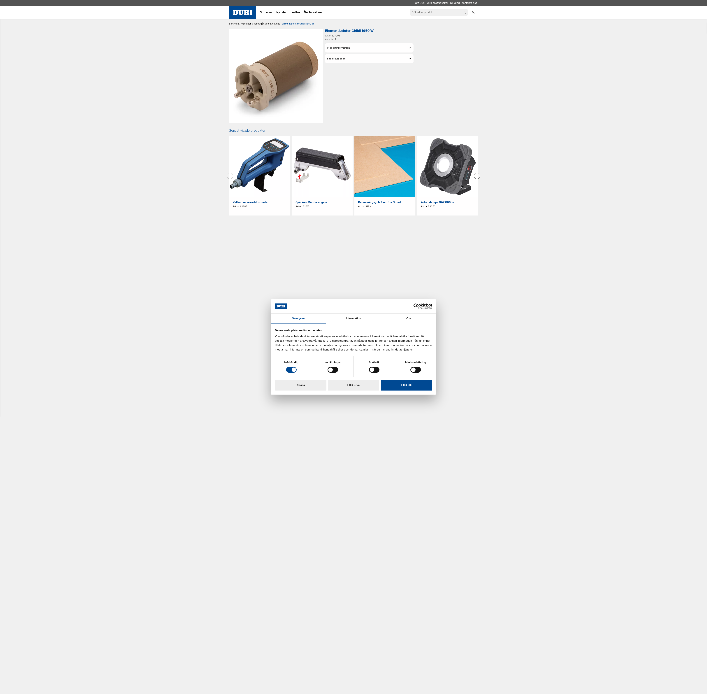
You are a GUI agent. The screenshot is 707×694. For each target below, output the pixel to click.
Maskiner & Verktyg (251, 23)
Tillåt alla (406, 385)
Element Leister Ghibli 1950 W (298, 23)
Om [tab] (408, 318)
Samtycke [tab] (298, 318)
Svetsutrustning (271, 23)
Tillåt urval (353, 385)
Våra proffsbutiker (437, 2)
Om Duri (420, 2)
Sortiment (234, 23)
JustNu (295, 12)
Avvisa (300, 385)
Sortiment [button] (266, 12)
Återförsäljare (313, 12)
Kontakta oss (469, 2)
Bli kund (455, 2)
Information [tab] (353, 318)
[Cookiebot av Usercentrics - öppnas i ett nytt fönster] (416, 306)
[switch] (333, 370)
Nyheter (281, 12)
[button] (369, 47)
